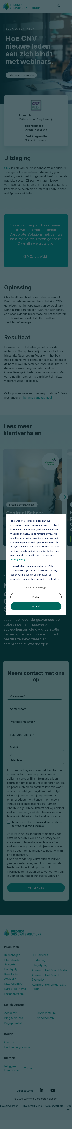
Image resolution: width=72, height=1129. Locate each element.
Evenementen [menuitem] (45, 992)
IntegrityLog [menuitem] (39, 939)
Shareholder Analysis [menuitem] (12, 936)
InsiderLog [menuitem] (38, 934)
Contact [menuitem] (29, 1042)
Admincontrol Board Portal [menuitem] (49, 944)
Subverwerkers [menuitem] (54, 1080)
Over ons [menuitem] (10, 1016)
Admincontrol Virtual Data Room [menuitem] (49, 961)
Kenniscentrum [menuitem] (46, 987)
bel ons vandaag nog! (37, 397)
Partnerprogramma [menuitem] (17, 1021)
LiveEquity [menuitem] (10, 944)
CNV (7, 168)
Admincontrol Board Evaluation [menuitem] (45, 952)
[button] (63, 497)
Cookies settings (36, 587)
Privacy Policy (17, 559)
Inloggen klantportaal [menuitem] (12, 1042)
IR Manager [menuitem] (12, 929)
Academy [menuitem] (10, 987)
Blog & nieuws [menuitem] (13, 992)
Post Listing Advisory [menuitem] (11, 951)
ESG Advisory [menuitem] (13, 958)
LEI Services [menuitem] (40, 929)
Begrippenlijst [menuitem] (13, 997)
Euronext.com (25, 1065)
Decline (36, 596)
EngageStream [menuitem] (14, 968)
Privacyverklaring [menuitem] (32, 1080)
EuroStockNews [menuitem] (15, 963)
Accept (36, 606)
